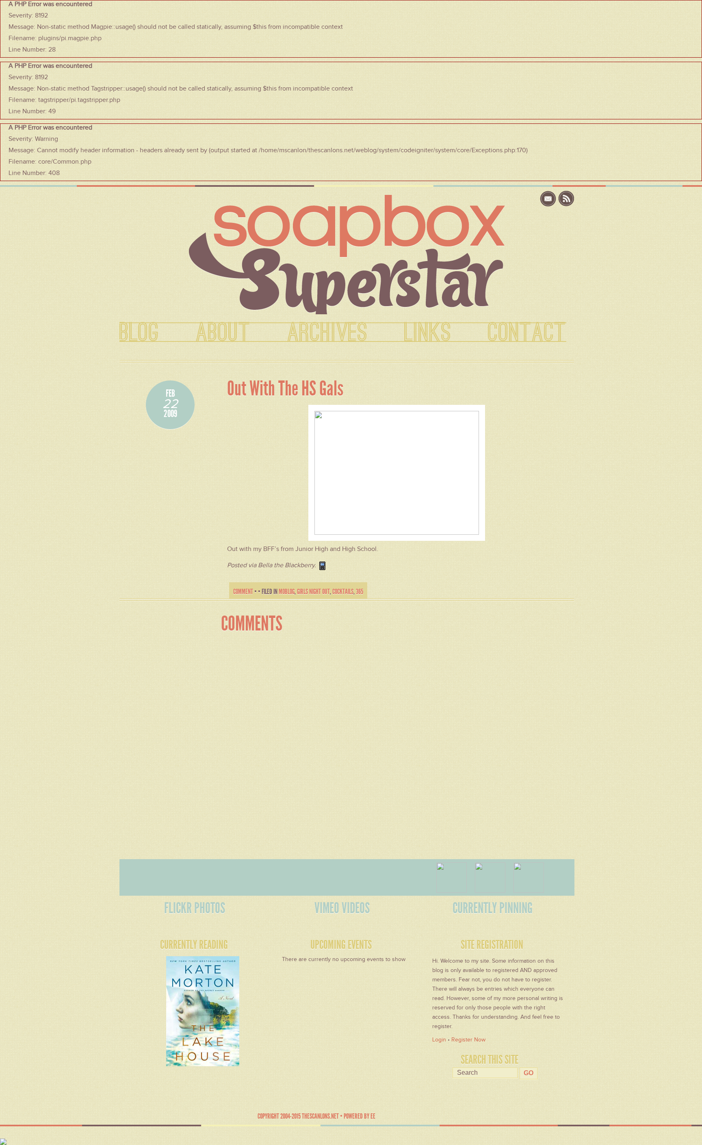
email (549, 199)
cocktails (342, 591)
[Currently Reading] (179, 1008)
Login (439, 1040)
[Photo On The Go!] (396, 472)
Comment (243, 591)
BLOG (139, 333)
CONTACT (527, 333)
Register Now (468, 1040)
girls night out (313, 591)
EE (372, 1116)
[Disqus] (390, 741)
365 (359, 591)
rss (566, 199)
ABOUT (223, 333)
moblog (287, 591)
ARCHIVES (327, 333)
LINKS (427, 333)
